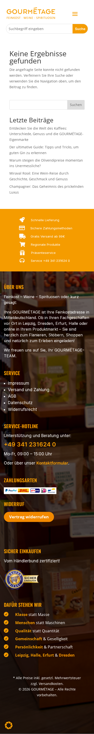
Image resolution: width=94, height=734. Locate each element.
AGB (12, 396)
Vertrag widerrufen (29, 517)
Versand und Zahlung (28, 389)
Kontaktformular (52, 463)
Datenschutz (20, 402)
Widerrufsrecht (22, 409)
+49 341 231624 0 (56, 261)
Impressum (18, 383)
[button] (8, 725)
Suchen (76, 104)
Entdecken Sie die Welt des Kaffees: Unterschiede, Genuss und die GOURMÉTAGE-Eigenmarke (46, 134)
